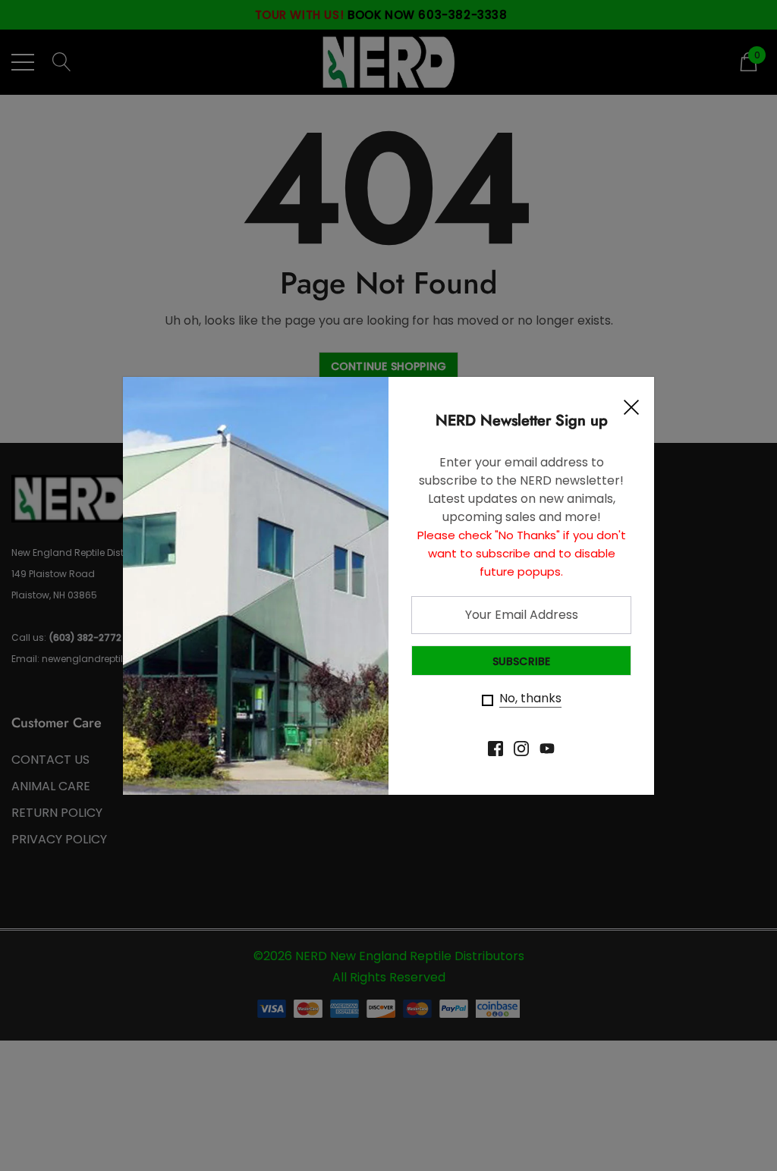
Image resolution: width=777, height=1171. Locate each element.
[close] (631, 411)
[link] (495, 748)
